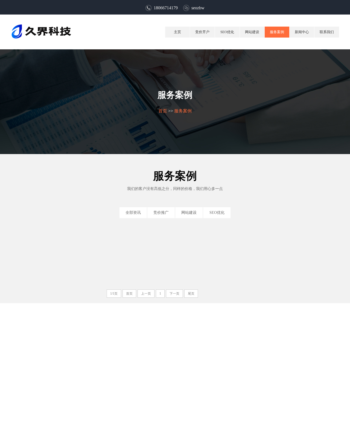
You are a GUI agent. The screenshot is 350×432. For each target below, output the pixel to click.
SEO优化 (227, 32)
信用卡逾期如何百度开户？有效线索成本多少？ (262, 267)
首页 (162, 111)
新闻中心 (302, 32)
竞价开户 (202, 32)
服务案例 (277, 32)
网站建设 (252, 32)
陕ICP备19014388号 (201, 424)
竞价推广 (161, 213)
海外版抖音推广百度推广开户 (79, 267)
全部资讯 (133, 213)
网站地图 (187, 405)
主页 (177, 32)
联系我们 (327, 32)
